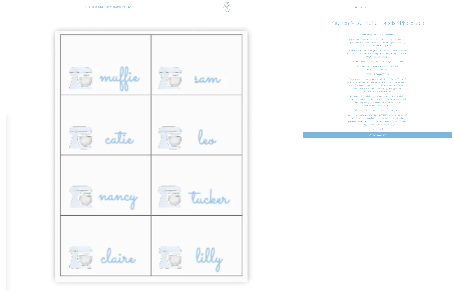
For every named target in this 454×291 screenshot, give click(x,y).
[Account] (361, 7)
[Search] (356, 7)
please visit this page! (380, 56)
